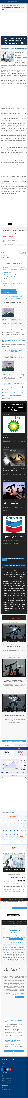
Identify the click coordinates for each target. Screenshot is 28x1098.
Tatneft (22, 606)
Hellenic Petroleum (20, 581)
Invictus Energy (8, 583)
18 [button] (6, 834)
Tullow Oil (17, 608)
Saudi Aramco (19, 602)
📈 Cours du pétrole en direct (8, 1075)
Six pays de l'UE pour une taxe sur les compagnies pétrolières (14, 870)
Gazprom (13, 581)
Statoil (17, 606)
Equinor (15, 579)
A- (25, 10)
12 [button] (10, 830)
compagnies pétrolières (15, 566)
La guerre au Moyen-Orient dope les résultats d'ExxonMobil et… (13, 502)
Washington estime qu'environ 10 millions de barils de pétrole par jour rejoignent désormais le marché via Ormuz (14, 944)
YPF (23, 608)
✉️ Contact (4, 1087)
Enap (10, 579)
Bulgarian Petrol (6, 572)
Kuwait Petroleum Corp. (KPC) (10, 585)
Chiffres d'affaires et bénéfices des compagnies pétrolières (14, 407)
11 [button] (6, 830)
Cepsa (17, 572)
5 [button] (10, 827)
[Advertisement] (14, 24)
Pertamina (22, 595)
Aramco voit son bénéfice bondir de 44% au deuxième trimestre (13, 469)
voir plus (5, 278)
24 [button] (3, 838)
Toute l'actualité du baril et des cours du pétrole (14, 741)
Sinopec (6, 136)
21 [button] (17, 834)
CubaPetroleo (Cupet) (16, 578)
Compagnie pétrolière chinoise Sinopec (15, 351)
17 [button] (3, 834)
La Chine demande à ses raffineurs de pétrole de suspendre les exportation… (13, 303)
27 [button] (14, 838)
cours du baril (21, 81)
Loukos (19, 585)
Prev (3, 644)
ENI (23, 578)
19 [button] (10, 834)
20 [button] (14, 834)
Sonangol (6, 606)
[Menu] (25, 1)
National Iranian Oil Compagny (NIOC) (11, 588)
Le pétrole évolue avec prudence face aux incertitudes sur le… (14, 645)
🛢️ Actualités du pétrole (15, 5)
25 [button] (6, 838)
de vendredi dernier (12, 937)
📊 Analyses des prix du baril (8, 1080)
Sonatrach (12, 606)
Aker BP (13, 569)
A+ (21, 10)
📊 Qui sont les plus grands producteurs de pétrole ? (12, 969)
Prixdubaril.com (5, 5)
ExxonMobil (6, 581)
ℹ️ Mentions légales (6, 1089)
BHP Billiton (10, 571)
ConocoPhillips (6, 578)
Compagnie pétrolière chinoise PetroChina (15, 297)
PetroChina (5, 597)
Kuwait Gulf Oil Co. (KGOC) (19, 583)
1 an (17, 772)
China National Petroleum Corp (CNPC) (13, 576)
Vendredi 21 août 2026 (11, 927)
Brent (23, 929)
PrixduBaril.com (5, 1094)
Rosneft (9, 600)
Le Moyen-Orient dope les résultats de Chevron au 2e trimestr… (13, 537)
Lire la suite (19, 996)
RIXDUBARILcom (7, 1059)
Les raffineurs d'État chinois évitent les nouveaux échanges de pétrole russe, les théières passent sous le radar (13, 340)
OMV (18, 591)
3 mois (10, 772)
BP (15, 571)
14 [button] (17, 830)
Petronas (9, 598)
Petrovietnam (15, 598)
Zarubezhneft (6, 610)
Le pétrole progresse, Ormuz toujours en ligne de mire (14, 716)
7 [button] (17, 827)
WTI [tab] (20, 745)
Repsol (4, 600)
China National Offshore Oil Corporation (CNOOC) (14, 574)
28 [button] (17, 838)
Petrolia (4, 598)
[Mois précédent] (5, 816)
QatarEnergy (21, 598)
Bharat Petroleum (21, 571)
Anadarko (19, 569)
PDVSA (9, 595)
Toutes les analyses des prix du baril (15, 1051)
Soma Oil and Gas (21, 604)
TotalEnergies (8, 608)
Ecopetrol (5, 579)
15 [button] (21, 830)
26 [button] (10, 838)
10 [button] (3, 830)
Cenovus (13, 572)
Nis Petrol (14, 591)
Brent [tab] (7, 745)
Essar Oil (21, 579)
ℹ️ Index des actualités (6, 1078)
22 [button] (21, 834)
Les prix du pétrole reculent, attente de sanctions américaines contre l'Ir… (14, 887)
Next (25, 644)
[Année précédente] (2, 816)
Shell (10, 604)
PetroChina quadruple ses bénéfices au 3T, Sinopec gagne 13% (14, 40)
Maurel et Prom (20, 586)
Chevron (22, 572)
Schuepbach (5, 604)
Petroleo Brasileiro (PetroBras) (16, 597)
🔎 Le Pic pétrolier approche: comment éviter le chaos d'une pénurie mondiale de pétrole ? (13, 1020)
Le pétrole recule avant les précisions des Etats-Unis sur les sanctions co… (15, 879)
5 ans (23, 772)
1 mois (4, 772)
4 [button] (6, 827)
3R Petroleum (6, 569)
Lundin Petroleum (12, 586)
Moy (22, 769)
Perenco (17, 595)
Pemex (13, 595)
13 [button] (14, 830)
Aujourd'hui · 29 (13, 816)
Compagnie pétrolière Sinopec (7, 48)
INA (3, 583)
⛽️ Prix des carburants (6, 1082)
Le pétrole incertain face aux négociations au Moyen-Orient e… (14, 680)
